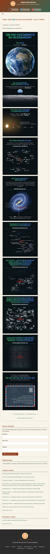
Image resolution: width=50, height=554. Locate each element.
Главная (7, 546)
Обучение (19, 546)
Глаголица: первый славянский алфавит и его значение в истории (18, 477)
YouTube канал (37, 9)
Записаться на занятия (10, 454)
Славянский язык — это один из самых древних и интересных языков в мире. (21, 488)
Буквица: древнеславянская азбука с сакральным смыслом (17, 473)
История (13, 546)
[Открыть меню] (2, 13)
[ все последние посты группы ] (25, 418)
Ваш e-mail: (5, 440)
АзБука (35, 546)
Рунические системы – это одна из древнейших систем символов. (18, 480)
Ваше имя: (4, 434)
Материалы (42, 546)
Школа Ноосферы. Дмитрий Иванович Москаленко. (15, 520)
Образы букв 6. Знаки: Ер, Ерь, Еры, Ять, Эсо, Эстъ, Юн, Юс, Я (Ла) (18, 507)
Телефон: (4, 447)
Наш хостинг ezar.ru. (7, 523)
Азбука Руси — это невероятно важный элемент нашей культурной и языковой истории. (23, 500)
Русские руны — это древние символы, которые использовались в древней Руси (22, 497)
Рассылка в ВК (15, 9)
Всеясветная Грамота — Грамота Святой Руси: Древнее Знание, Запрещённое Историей (23, 503)
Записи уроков (27, 546)
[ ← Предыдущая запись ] (18, 414)
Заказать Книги (21, 548)
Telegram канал (26, 9)
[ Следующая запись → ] (32, 414)
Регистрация (30, 548)
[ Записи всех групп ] (7, 510)
